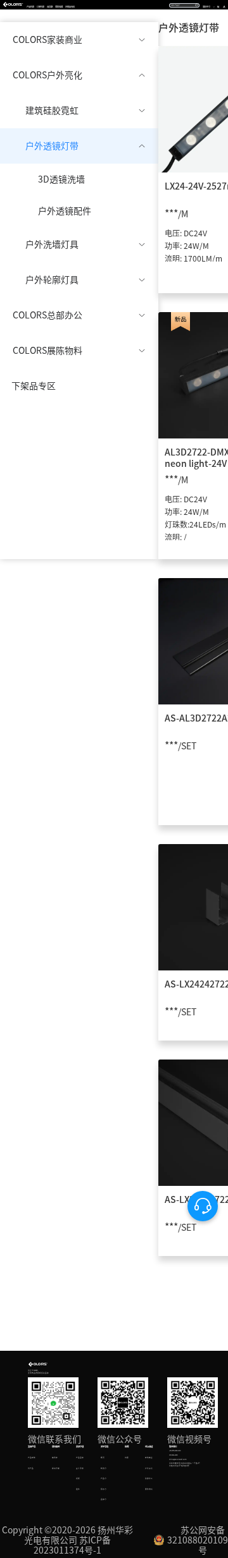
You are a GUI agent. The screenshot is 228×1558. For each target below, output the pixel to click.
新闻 (127, 1446)
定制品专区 (70, 7)
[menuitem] (79, 39)
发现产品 (31, 1446)
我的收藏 (59, 7)
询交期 (50, 7)
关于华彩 (104, 1446)
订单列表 (40, 7)
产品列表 (30, 7)
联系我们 (173, 1446)
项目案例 (56, 1446)
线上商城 (149, 1446)
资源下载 (80, 1446)
